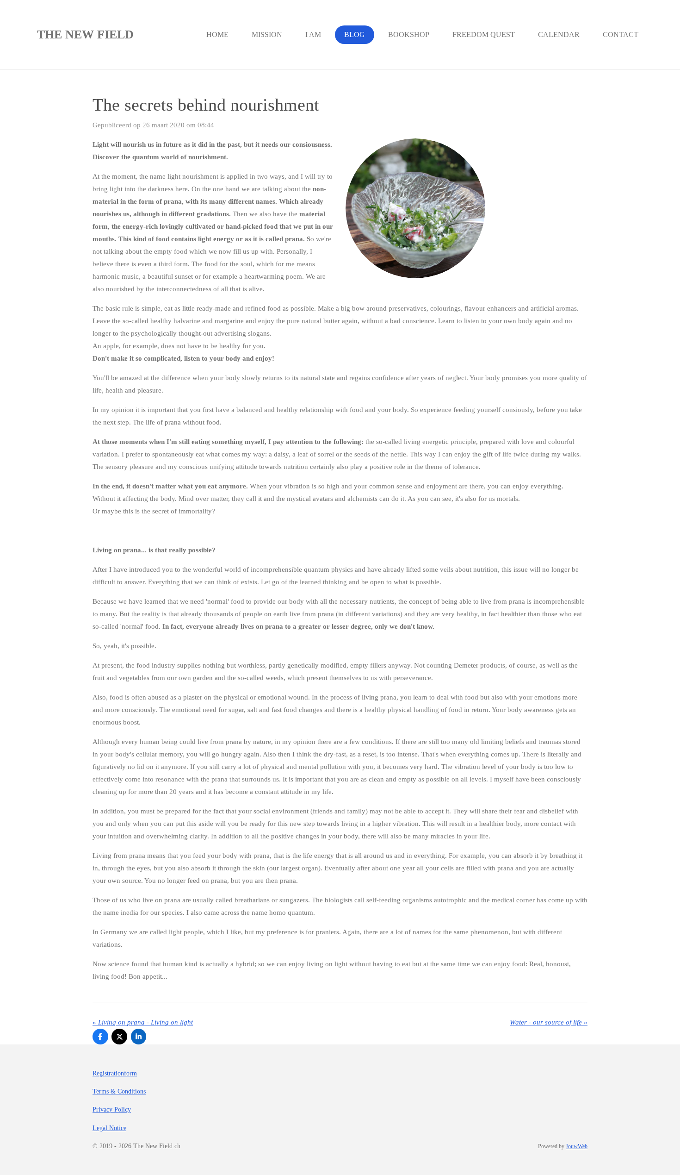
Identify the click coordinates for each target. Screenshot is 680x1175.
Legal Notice (109, 1128)
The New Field (85, 34)
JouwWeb (576, 1147)
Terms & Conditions (119, 1091)
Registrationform (115, 1073)
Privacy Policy (112, 1109)
